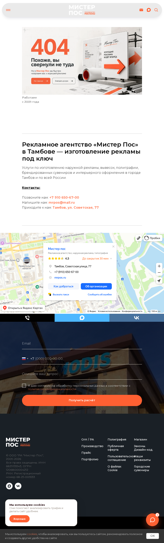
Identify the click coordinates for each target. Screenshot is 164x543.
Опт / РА (87, 510)
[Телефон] (27, 318)
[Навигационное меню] (8, 10)
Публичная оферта (116, 518)
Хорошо (19, 518)
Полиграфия (117, 510)
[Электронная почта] (141, 9)
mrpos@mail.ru (62, 202)
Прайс (86, 523)
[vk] (136, 318)
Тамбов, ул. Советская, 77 (76, 207)
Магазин (140, 510)
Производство (92, 517)
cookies (32, 534)
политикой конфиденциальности (52, 424)
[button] (156, 10)
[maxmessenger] (148, 9)
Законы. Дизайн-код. (143, 518)
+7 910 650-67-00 (64, 197)
